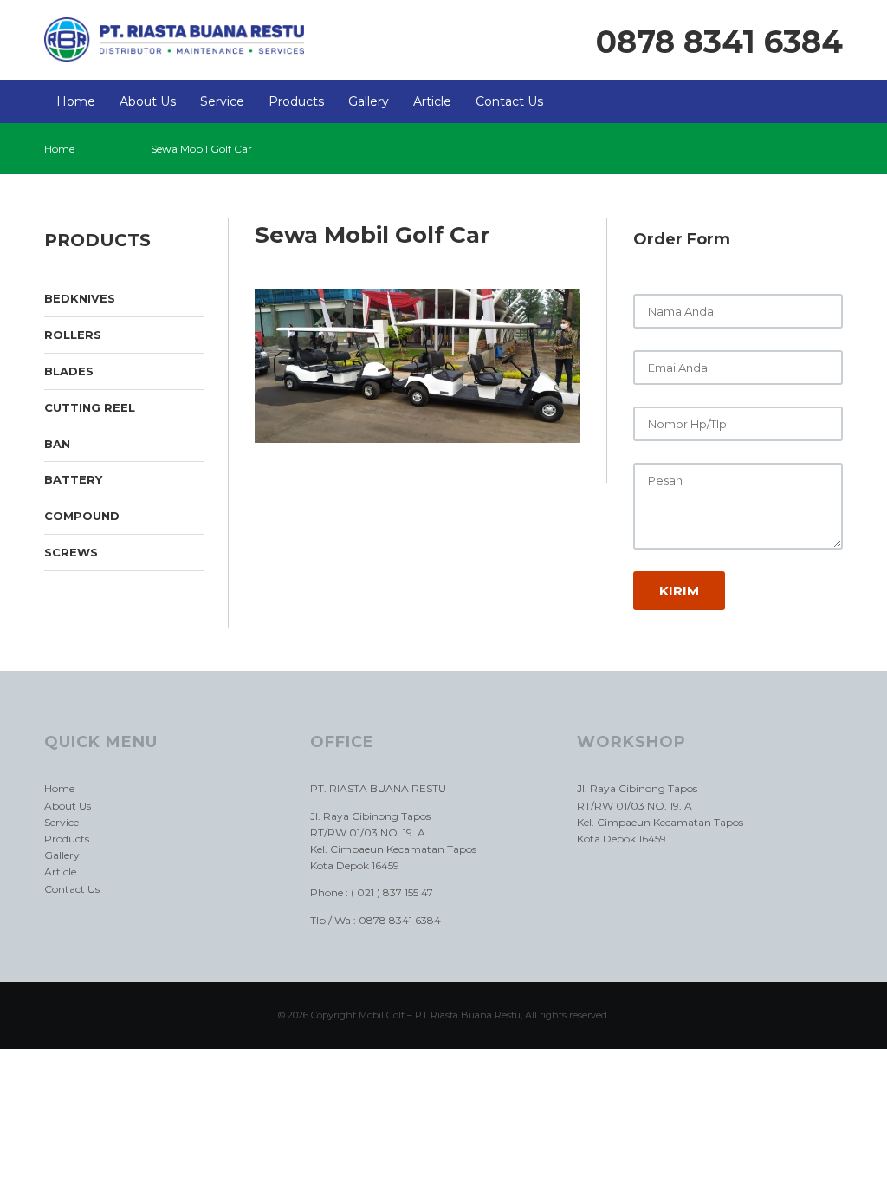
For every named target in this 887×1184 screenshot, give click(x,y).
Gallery (368, 101)
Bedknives (79, 298)
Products (296, 101)
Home (75, 101)
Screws (71, 552)
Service (222, 101)
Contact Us (509, 101)
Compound (82, 516)
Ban (57, 444)
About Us (148, 101)
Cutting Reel (89, 407)
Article (432, 101)
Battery (73, 479)
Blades (69, 371)
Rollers (72, 335)
